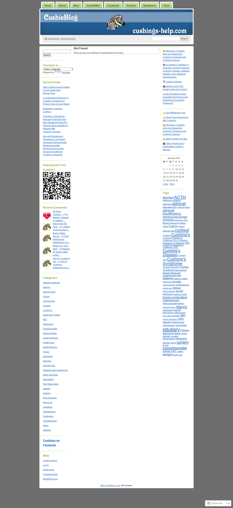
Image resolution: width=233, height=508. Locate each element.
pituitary (46, 389)
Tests (166, 5)
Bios (76, 5)
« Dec (165, 184)
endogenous (182, 284)
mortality (176, 316)
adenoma (167, 204)
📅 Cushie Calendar (172, 82)
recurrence (169, 338)
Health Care (48, 342)
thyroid (165, 345)
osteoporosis (169, 325)
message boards (172, 310)
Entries (53, 39)
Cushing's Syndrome (174, 261)
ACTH (180, 197)
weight (167, 354)
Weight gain (177, 355)
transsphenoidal (175, 348)
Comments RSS (68, 39)
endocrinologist (169, 285)
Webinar (47, 430)
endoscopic (167, 288)
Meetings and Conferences (55, 370)
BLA (185, 220)
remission (181, 338)
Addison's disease (51, 283)
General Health (50, 329)
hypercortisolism (175, 297)
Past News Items (50, 384)
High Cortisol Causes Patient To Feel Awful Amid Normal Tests (56, 90)
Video (45, 425)
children (181, 226)
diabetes (168, 278)
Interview (47, 361)
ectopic (176, 281)
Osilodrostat (177, 322)
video (180, 351)
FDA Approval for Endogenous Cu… (61, 239)
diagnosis (167, 282)
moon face (167, 316)
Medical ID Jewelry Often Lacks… (61, 252)
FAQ (45, 319)
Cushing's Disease (171, 252)
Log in (46, 465)
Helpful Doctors (50, 347)
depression (181, 270)
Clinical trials (49, 301)
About (62, 5)
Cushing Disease (171, 267)
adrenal (46, 287)
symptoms (47, 407)
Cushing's (47, 310)
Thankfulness (49, 412)
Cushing (47, 306)
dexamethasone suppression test (172, 274)
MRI (182, 315)
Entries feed (48, 470)
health (184, 294)
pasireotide (181, 325)
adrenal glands (184, 207)
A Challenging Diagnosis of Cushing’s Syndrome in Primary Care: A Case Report (56, 101)
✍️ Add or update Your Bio (175, 139)
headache (177, 294)
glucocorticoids (169, 291)
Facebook (113, 5)
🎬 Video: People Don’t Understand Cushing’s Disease (173, 146)
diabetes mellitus (181, 279)
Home (48, 5)
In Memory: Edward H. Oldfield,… (61, 217)
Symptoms (149, 5)
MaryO (181, 307)
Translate (65, 72)
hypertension (171, 300)
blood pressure (171, 223)
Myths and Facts (50, 375)
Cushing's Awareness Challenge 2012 (173, 239)
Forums (131, 5)
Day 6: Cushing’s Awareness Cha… (61, 264)
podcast (46, 393)
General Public (50, 333)
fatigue (177, 287)
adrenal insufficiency (172, 212)
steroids (166, 343)
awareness (179, 220)
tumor (167, 351)
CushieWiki (93, 5)
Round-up (47, 402)
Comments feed (50, 474)
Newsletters (48, 379)
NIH (181, 319)
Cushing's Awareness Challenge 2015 (176, 241)
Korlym (173, 307)
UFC (174, 351)
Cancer (46, 296)
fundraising (48, 324)
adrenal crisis (49, 292)
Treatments (48, 416)
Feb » (172, 184)
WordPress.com (50, 479)
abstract (168, 197)
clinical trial (168, 231)
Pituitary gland (180, 333)
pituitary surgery (171, 336)
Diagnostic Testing (51, 315)
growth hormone (50, 338)
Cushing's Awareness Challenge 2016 (173, 246)
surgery (183, 342)
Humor (46, 352)
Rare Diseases (50, 398)
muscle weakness (170, 319)
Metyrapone (168, 313)
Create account (50, 460)
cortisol (182, 230)
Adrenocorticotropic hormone (175, 218)
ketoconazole (170, 303)
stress (173, 343)
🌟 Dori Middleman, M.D (174, 113)
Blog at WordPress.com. (111, 485)
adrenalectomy (170, 207)
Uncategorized (50, 421)
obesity (167, 322)
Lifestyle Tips (49, 365)
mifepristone (180, 313)
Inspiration (48, 356)
